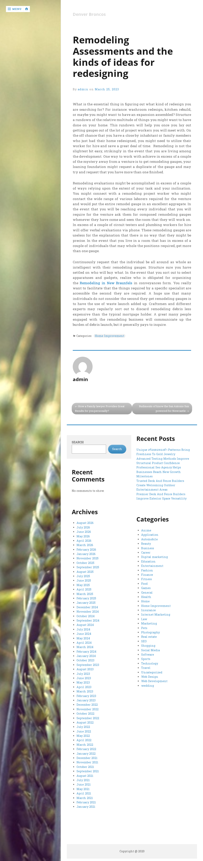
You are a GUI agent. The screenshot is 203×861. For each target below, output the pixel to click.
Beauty (146, 543)
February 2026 (86, 549)
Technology (149, 663)
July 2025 (83, 576)
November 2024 (88, 611)
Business (147, 548)
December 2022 (87, 705)
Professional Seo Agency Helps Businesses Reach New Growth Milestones (158, 471)
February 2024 (86, 651)
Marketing (149, 623)
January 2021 (86, 807)
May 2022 (83, 736)
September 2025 (88, 567)
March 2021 (85, 798)
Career (145, 552)
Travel (145, 668)
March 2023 (85, 691)
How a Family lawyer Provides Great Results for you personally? (99, 408)
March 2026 (85, 545)
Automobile (149, 539)
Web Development (154, 681)
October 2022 (85, 713)
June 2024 (84, 634)
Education (148, 561)
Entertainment (152, 566)
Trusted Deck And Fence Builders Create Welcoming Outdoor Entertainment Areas (160, 485)
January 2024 (86, 656)
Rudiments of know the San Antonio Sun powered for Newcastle (164, 408)
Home (145, 601)
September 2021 (88, 771)
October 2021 (85, 767)
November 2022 (88, 709)
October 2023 (85, 660)
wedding (147, 685)
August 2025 (85, 572)
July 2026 (83, 527)
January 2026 (86, 554)
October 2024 (86, 616)
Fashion (147, 570)
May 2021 (83, 789)
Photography (150, 632)
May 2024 (83, 638)
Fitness (146, 579)
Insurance (148, 610)
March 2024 (85, 647)
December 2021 (87, 758)
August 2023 (85, 669)
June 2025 (84, 580)
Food (144, 583)
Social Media (150, 650)
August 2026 (85, 523)
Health (146, 597)
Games (146, 588)
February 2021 (86, 802)
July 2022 (83, 727)
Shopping (148, 645)
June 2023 (84, 678)
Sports (145, 659)
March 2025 (85, 594)
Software (147, 654)
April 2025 (84, 589)
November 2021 (87, 762)
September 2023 (88, 665)
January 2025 (86, 603)
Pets (144, 628)
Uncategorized (151, 672)
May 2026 (83, 536)
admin (83, 89)
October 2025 (85, 563)
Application (149, 535)
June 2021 (84, 784)
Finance (147, 575)
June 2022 (84, 731)
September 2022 (88, 718)
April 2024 (84, 643)
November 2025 (88, 558)
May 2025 (83, 585)
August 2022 (85, 722)
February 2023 (86, 696)
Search (78, 442)
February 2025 (86, 598)
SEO (144, 641)
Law (144, 619)
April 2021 (84, 793)
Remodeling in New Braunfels (106, 283)
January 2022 (86, 753)
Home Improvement (109, 336)
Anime (146, 530)
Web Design (149, 677)
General (147, 592)
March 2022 (85, 745)
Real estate (149, 637)
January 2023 (86, 700)
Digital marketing (154, 557)
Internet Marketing (155, 614)
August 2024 (85, 625)
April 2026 (84, 541)
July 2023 (83, 674)
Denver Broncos (89, 14)
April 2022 (84, 740)
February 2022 (86, 749)
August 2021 (85, 776)
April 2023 (84, 687)
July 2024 (83, 629)
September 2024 (88, 620)
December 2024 (87, 607)
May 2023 (83, 682)
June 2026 (84, 532)
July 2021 (83, 780)
